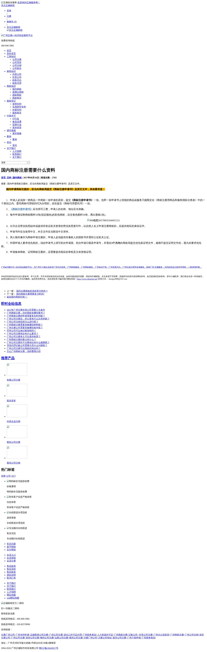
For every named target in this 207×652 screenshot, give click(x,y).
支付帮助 (11, 550)
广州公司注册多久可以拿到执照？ (24, 336)
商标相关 (16, 98)
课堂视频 (11, 130)
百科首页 (11, 53)
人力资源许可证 (105, 635)
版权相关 (16, 113)
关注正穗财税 (8, 5)
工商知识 (11, 56)
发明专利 (16, 104)
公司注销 (16, 65)
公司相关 (16, 68)
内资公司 (16, 74)
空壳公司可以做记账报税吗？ (21, 330)
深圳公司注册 (32, 637)
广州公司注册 (56, 635)
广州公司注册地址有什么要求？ (22, 333)
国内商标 (16, 89)
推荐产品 (8, 358)
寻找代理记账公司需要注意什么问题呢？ (27, 345)
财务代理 (16, 83)
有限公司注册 (13, 380)
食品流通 (16, 121)
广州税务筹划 (89, 635)
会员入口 (11, 555)
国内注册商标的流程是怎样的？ (32, 291)
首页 (9, 50)
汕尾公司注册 (61, 637)
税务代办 (16, 80)
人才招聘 (16, 151)
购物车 (12, 21)
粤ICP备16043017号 (48, 648)
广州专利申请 (22, 635)
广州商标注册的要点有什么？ (21, 339)
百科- (10, 177)
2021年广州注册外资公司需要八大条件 (26, 310)
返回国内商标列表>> (17, 297)
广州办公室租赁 (161, 635)
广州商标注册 (120, 635)
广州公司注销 (191, 635)
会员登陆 (11, 558)
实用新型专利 (19, 107)
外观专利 (16, 110)
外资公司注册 (146, 635)
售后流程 (11, 569)
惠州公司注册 (76, 637)
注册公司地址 (105, 637)
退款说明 (11, 575)
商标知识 (11, 86)
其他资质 (16, 127)
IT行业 (15, 118)
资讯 (9, 142)
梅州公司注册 (47, 637)
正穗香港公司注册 (39, 635)
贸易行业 (16, 124)
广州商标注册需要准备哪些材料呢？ (25, 324)
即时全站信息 (11, 303)
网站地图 (11, 595)
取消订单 (11, 578)
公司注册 (16, 59)
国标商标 (16, 95)
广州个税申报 (134, 637)
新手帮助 (11, 547)
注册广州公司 (8, 635)
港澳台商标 (18, 92)
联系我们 (16, 154)
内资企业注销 (13, 421)
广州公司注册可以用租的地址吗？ (24, 348)
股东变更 (11, 400)
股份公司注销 (13, 463)
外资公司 (16, 77)
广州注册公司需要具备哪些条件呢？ (25, 327)
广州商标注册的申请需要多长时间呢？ (26, 316)
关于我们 (11, 148)
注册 (9, 16)
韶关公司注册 (119, 637)
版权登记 (11, 101)
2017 (13, 476)
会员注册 (11, 561)
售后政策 (11, 566)
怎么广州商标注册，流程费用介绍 (24, 351)
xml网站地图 (13, 598)
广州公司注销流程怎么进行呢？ (22, 322)
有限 (3, 476)
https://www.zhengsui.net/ (87, 279)
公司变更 (16, 62)
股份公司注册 (13, 442)
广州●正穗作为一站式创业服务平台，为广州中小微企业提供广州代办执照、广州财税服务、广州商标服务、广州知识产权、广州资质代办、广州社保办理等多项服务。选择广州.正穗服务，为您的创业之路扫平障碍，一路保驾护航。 (101, 267)
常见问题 (11, 544)
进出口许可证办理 (73, 635)
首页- (4, 177)
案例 (9, 136)
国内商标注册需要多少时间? (30, 294)
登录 (9, 10)
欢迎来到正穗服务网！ (28, 2)
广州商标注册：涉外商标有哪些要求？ (26, 313)
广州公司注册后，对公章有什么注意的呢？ (28, 319)
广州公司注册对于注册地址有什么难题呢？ (28, 342)
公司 (8, 476)
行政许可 (11, 115)
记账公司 (133, 635)
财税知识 (11, 71)
